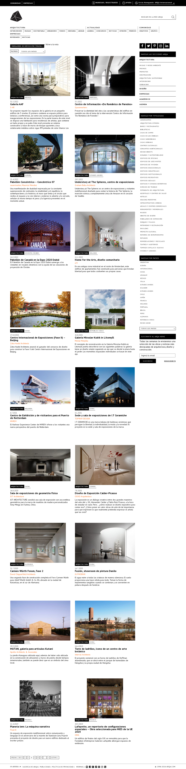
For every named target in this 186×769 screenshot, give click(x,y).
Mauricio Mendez (29, 185)
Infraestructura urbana (151, 203)
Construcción (145, 75)
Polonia (28, 720)
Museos (143, 213)
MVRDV (13, 421)
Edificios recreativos (149, 177)
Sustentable (39, 31)
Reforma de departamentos (151, 235)
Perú (142, 313)
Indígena (72, 31)
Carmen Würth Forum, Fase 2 (26, 571)
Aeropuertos (145, 120)
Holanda (93, 253)
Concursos (101, 31)
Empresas (15, 34)
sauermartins (15, 185)
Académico (145, 99)
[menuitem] (155, 3)
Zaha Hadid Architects (19, 343)
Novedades (15, 37)
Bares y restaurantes (149, 126)
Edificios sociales (147, 181)
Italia (142, 281)
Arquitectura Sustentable (151, 78)
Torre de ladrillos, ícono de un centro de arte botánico (101, 650)
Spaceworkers (81, 107)
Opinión (123, 31)
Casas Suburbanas (148, 139)
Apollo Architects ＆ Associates (23, 652)
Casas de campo (146, 133)
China (27, 331)
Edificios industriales (149, 171)
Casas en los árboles (149, 136)
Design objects (146, 152)
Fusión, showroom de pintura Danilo (95, 571)
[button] (173, 17)
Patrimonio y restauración (151, 225)
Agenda (90, 31)
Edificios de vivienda (149, 165)
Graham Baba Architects (85, 185)
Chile (142, 294)
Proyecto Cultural (148, 232)
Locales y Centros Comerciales (153, 206)
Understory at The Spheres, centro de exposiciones (104, 182)
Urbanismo (52, 31)
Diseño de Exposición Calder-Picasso (96, 493)
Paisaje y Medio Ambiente (150, 65)
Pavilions (144, 228)
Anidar (81, 31)
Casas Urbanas (146, 142)
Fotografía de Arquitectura (152, 190)
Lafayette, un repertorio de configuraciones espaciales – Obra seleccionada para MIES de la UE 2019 (104, 729)
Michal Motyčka (81, 341)
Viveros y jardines (148, 251)
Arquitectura (17, 28)
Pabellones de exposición (23, 46)
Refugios (144, 238)
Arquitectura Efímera (149, 123)
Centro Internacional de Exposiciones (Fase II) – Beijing (37, 339)
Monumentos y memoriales (151, 209)
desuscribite (170, 361)
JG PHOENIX (80, 574)
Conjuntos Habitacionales (151, 149)
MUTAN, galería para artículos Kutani (31, 648)
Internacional (146, 269)
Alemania (29, 564)
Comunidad (145, 28)
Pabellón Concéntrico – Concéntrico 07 (32, 182)
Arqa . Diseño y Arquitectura (17, 15)
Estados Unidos (96, 175)
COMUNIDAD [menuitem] (15, 3)
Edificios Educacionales (150, 168)
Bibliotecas (145, 129)
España (28, 175)
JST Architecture (17, 496)
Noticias (113, 31)
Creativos (143, 31)
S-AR (12, 107)
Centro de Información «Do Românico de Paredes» (103, 104)
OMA (77, 735)
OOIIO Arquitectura (83, 496)
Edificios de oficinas (149, 158)
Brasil (143, 310)
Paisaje (28, 31)
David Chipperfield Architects (22, 574)
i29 (76, 263)
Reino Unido (145, 323)
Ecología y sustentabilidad (151, 155)
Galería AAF (16, 104)
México (28, 97)
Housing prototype (148, 200)
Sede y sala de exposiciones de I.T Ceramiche (101, 415)
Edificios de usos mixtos (150, 161)
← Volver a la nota (50, 44)
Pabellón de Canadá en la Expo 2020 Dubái (34, 259)
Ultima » (54, 758)
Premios (132, 31)
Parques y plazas (147, 222)
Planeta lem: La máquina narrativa (30, 726)
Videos (62, 31)
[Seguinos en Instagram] (160, 45)
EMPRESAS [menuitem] (28, 3)
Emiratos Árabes (32, 253)
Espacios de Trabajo (148, 187)
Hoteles (143, 197)
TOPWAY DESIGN (82, 418)
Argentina (144, 262)
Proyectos (144, 72)
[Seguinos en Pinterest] (154, 45)
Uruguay (143, 275)
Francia (93, 720)
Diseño (143, 89)
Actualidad (93, 28)
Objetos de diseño (147, 216)
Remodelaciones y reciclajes (152, 241)
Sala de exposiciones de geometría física (34, 493)
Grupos (154, 31)
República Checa (97, 331)
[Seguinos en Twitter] (148, 45)
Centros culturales (148, 145)
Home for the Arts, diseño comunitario (97, 259)
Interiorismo (16, 31)
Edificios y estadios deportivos (153, 184)
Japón (27, 642)
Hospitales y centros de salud (153, 193)
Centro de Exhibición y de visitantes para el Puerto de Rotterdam (39, 417)
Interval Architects (82, 654)
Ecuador (143, 288)
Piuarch (13, 730)
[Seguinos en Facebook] (142, 45)
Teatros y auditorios (149, 244)
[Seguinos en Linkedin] (167, 45)
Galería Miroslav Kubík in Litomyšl (94, 337)
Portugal (93, 97)
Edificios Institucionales (151, 174)
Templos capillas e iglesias (152, 248)
